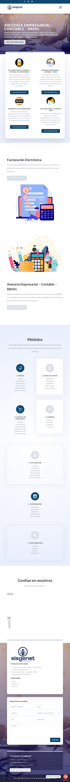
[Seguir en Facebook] (24, 1)
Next (9, 618)
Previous (10, 594)
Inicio (13, 681)
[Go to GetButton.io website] (66, 780)
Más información (14, 42)
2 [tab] (9, 622)
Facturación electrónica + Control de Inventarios (27, 667)
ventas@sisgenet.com (20, 762)
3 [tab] (9, 625)
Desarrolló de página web (20, 669)
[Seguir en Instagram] (28, 1)
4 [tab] (9, 627)
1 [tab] (9, 620)
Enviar (55, 740)
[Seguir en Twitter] (32, 1)
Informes (15, 686)
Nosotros (15, 684)
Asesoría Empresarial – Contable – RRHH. (24, 672)
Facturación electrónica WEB (21, 674)
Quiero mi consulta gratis (20, 770)
